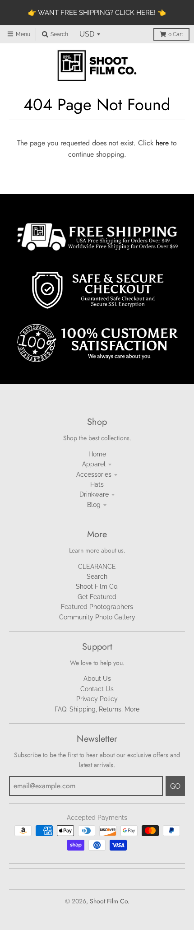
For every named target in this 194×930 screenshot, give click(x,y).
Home (97, 454)
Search (97, 576)
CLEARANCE (97, 566)
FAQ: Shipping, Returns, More (97, 709)
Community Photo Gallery (97, 617)
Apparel (94, 464)
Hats (97, 484)
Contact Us (97, 689)
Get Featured (97, 596)
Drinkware (94, 494)
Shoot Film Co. (97, 586)
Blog (94, 504)
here (162, 143)
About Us (97, 678)
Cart (175, 34)
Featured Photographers (97, 606)
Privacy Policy (97, 698)
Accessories (93, 474)
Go (175, 786)
